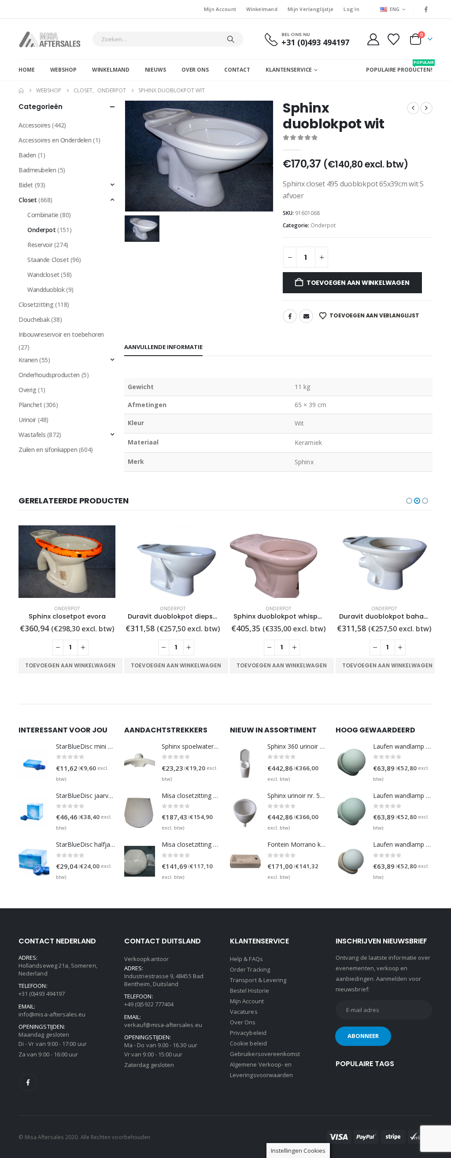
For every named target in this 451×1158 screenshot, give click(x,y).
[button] (409, 500)
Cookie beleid (248, 1043)
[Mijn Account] (373, 39)
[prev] (413, 108)
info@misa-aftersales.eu (52, 1014)
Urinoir (27, 419)
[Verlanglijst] (394, 39)
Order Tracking (250, 969)
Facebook (290, 316)
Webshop (63, 69)
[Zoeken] (230, 39)
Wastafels (31, 434)
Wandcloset (43, 274)
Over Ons (195, 69)
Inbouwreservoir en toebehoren (61, 334)
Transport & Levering (258, 980)
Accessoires (34, 125)
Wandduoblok (45, 289)
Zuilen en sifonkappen (47, 449)
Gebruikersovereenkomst (265, 1054)
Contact (237, 69)
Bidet (25, 185)
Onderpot (323, 225)
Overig (27, 390)
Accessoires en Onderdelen (55, 140)
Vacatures (244, 1012)
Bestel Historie (249, 990)
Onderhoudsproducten (49, 375)
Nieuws (155, 69)
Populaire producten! (399, 66)
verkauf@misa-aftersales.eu (163, 1025)
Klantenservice (289, 69)
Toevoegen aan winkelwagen (358, 282)
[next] (426, 108)
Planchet (30, 405)
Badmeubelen (37, 170)
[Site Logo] (53, 39)
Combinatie (43, 215)
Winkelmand (261, 9)
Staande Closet (48, 259)
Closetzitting (36, 304)
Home (26, 69)
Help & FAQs (246, 959)
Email (306, 316)
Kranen (27, 360)
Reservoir (39, 244)
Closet (27, 200)
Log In (351, 9)
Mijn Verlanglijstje (310, 9)
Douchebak (33, 319)
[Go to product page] (66, 561)
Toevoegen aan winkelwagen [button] (70, 665)
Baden (27, 155)
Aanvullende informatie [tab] (163, 347)
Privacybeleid (248, 1033)
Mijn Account (220, 9)
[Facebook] (426, 9)
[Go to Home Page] (21, 90)
